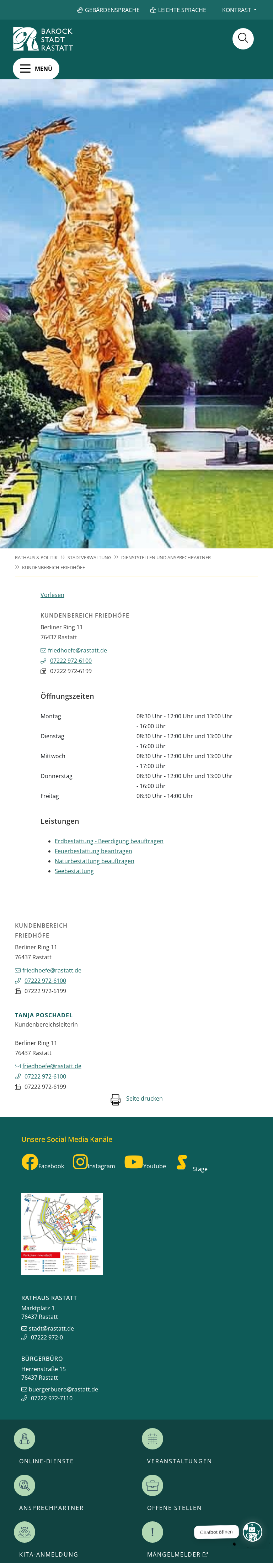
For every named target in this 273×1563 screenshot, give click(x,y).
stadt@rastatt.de (51, 1328)
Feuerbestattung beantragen (93, 851)
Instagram (101, 1166)
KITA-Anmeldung (49, 1554)
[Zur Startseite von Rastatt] (43, 39)
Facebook (51, 1166)
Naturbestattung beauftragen (94, 861)
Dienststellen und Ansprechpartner (166, 557)
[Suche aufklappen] (243, 38)
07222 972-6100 (71, 661)
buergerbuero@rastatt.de (63, 1389)
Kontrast (236, 10)
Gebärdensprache (112, 10)
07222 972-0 (47, 1337)
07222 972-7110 (52, 1398)
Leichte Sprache (182, 10)
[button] (36, 69)
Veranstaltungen (179, 1461)
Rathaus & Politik (36, 557)
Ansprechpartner (51, 1508)
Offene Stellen (174, 1508)
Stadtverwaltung (89, 557)
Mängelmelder (174, 1554)
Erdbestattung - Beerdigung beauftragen (109, 841)
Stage (200, 1169)
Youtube (154, 1166)
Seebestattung (74, 871)
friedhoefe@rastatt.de (77, 650)
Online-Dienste (46, 1461)
